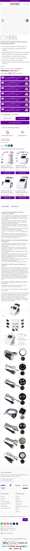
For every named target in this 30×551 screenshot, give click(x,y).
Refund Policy (19, 504)
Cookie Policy (19, 501)
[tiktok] (17, 524)
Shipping (18, 499)
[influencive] (26, 488)
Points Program (4, 506)
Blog (17, 509)
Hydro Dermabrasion (5, 503)
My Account (3, 498)
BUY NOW (22, 118)
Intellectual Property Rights (22, 506)
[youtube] (5, 524)
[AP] (11, 485)
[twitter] (14, 524)
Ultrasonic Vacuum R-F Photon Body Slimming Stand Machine (7, 167)
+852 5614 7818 (8, 526)
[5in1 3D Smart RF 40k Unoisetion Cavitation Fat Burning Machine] (22, 182)
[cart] (27, 4)
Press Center (4, 504)
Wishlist (2, 496)
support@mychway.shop (9, 528)
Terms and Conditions (6, 508)
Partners (18, 498)
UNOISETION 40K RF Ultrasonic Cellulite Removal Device (22, 167)
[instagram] (8, 524)
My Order (3, 499)
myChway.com (12, 530)
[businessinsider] (4, 488)
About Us (18, 496)
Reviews (17, 508)
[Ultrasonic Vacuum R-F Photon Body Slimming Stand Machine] (8, 157)
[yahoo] (4, 485)
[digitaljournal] (26, 485)
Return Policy (19, 503)
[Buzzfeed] (18, 485)
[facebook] (11, 524)
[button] (27, 20)
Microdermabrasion (5, 501)
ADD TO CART (7, 118)
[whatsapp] (2, 524)
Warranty (18, 511)
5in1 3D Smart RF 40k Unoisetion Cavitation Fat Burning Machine (21, 192)
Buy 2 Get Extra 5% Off (15, 122)
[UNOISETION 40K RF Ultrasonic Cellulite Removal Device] (22, 157)
